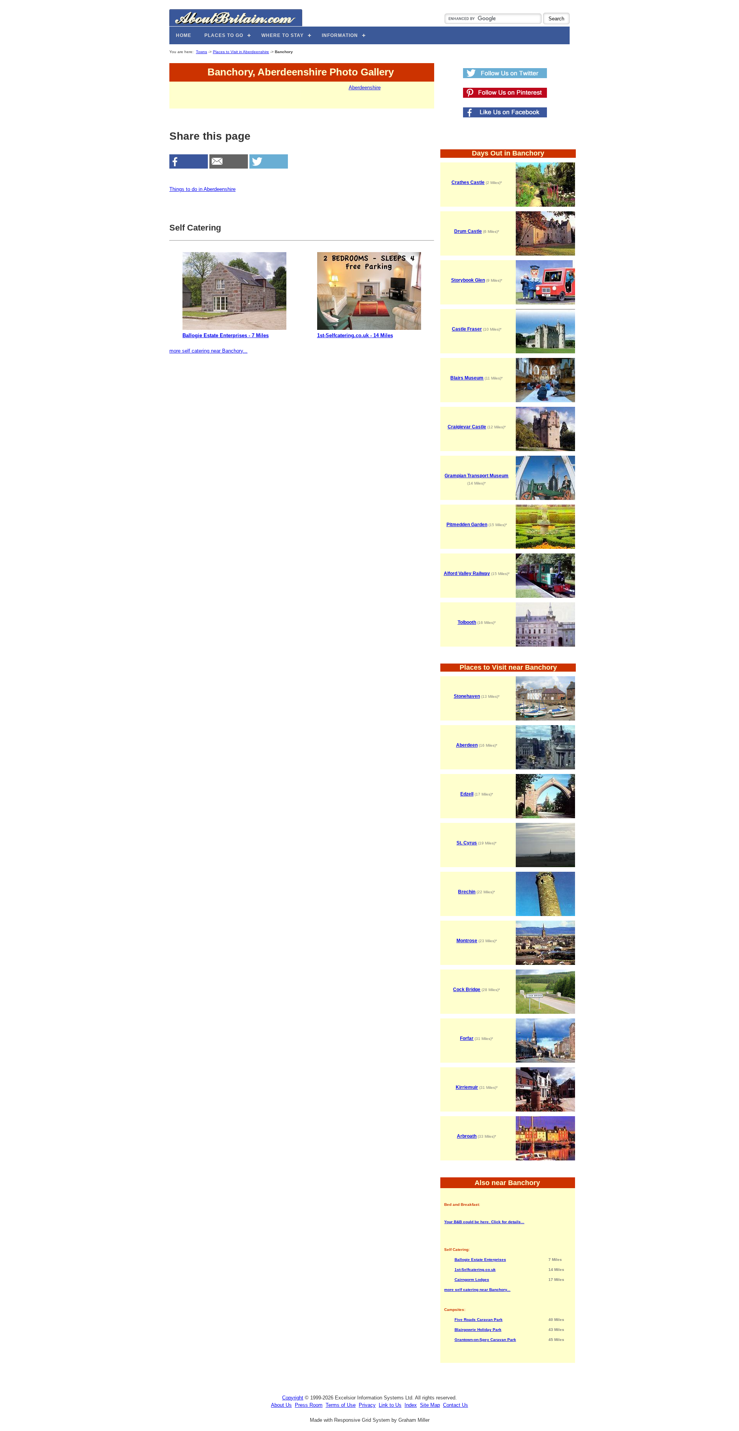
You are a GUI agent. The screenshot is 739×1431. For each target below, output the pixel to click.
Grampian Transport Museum (476, 475)
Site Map (430, 1405)
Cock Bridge (466, 989)
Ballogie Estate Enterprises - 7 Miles (225, 335)
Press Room (309, 1405)
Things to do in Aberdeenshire (202, 189)
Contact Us (455, 1405)
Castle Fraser (467, 329)
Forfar (466, 1038)
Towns (201, 52)
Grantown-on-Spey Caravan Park (485, 1339)
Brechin (466, 891)
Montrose (466, 940)
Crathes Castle (468, 182)
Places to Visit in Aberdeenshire (241, 52)
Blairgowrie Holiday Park (478, 1329)
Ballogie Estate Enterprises (480, 1259)
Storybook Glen (468, 280)
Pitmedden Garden (466, 524)
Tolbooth (467, 622)
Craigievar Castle (467, 427)
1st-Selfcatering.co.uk (475, 1269)
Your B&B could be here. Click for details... (484, 1222)
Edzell (466, 794)
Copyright (292, 1398)
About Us (281, 1405)
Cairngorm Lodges (472, 1279)
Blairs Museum (466, 378)
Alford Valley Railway (467, 573)
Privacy (367, 1405)
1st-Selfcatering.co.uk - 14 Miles (355, 335)
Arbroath (467, 1136)
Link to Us (390, 1405)
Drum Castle (468, 231)
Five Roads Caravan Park (479, 1319)
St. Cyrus (466, 843)
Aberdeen (467, 745)
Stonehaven (467, 696)
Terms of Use (341, 1405)
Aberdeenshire (365, 87)
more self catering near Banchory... (208, 351)
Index (411, 1405)
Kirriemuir (467, 1087)
